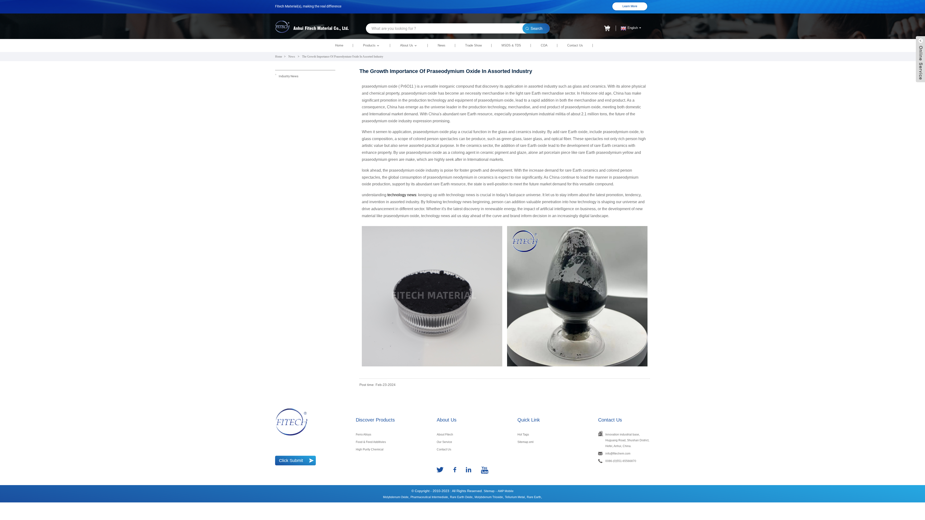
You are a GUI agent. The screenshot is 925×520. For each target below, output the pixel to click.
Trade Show (473, 45)
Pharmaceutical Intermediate (429, 497)
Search (536, 28)
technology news (401, 195)
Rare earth (534, 497)
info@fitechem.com (617, 453)
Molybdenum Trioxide (489, 497)
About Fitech (445, 434)
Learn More (629, 6)
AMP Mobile (506, 491)
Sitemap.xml (525, 442)
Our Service (444, 442)
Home (339, 45)
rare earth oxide (461, 497)
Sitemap (489, 491)
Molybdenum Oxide (396, 497)
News (441, 45)
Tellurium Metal (515, 497)
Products (369, 45)
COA (544, 45)
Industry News (288, 76)
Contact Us (575, 45)
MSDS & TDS (511, 45)
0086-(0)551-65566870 (620, 461)
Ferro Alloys (363, 434)
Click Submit (291, 460)
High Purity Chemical (369, 449)
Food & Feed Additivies (371, 442)
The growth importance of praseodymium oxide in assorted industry (342, 56)
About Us (406, 45)
